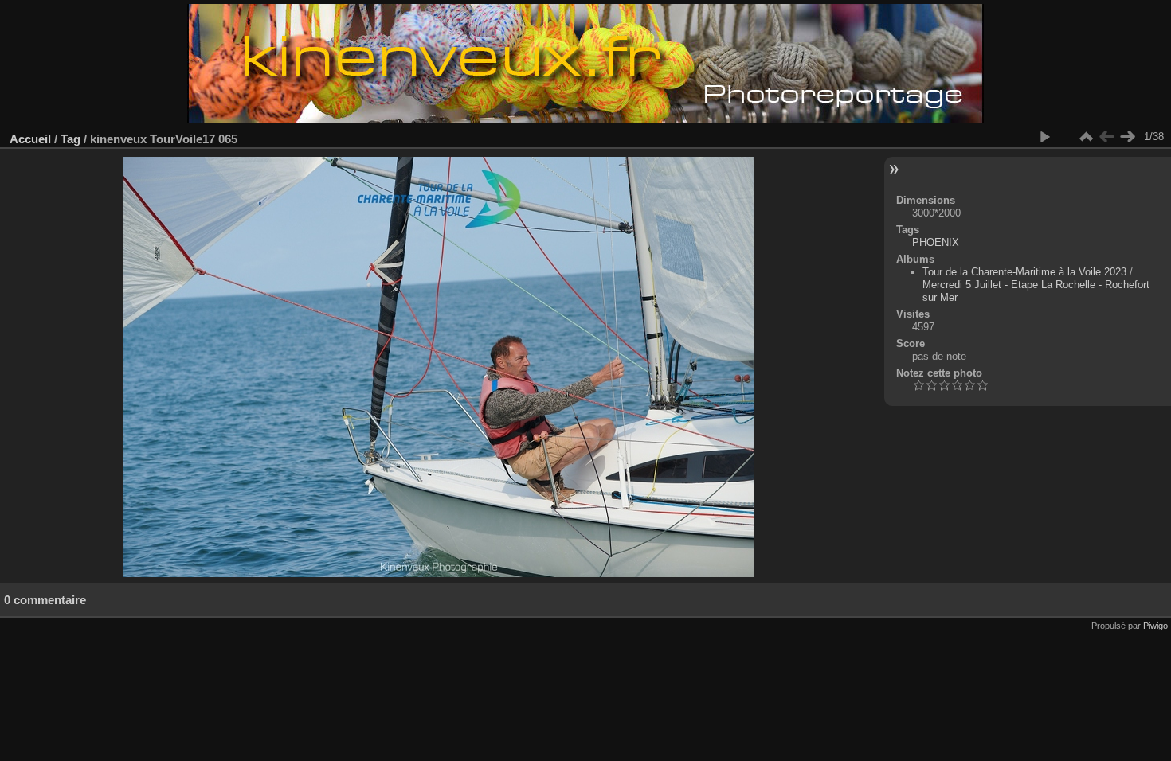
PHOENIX (935, 242)
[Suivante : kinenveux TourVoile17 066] (1127, 137)
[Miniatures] (1085, 137)
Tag (70, 139)
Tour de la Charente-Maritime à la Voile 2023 (1024, 272)
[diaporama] (1044, 137)
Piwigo (1155, 625)
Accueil (30, 139)
